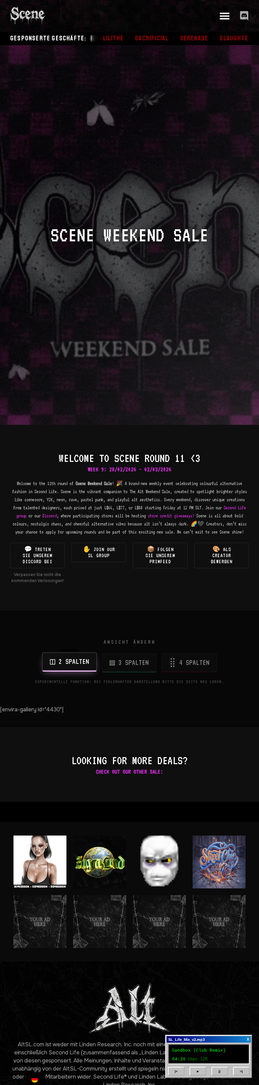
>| (241, 1071)
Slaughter (173, 38)
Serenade (132, 38)
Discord (49, 515)
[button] (225, 16)
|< (176, 1071)
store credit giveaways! (171, 515)
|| (220, 1071)
